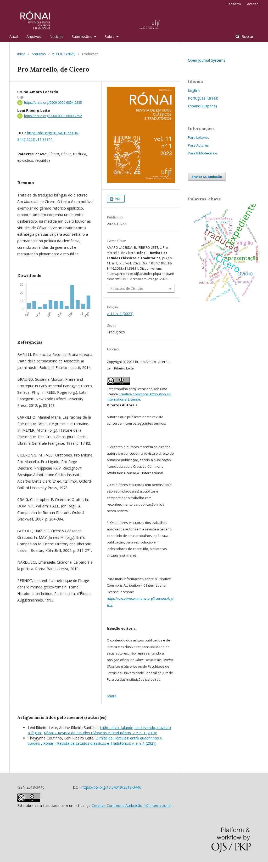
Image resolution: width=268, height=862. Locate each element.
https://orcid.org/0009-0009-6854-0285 (53, 102)
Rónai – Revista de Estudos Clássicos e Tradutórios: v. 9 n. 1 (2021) (100, 743)
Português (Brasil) (203, 98)
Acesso (253, 4)
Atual (13, 36)
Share (111, 695)
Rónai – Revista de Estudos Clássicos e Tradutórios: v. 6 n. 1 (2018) (100, 732)
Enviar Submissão (207, 176)
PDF (117, 198)
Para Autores (198, 145)
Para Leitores (198, 137)
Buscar (247, 36)
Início (21, 53)
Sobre (110, 36)
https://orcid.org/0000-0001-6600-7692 (53, 116)
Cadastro (233, 4)
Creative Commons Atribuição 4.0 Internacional (131, 805)
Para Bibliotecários (203, 153)
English (194, 90)
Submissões (82, 36)
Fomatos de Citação (126, 288)
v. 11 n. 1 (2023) (63, 53)
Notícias (56, 36)
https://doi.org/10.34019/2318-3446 (111, 787)
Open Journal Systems (206, 60)
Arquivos (33, 36)
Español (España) (202, 105)
